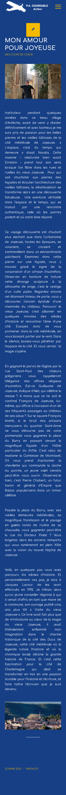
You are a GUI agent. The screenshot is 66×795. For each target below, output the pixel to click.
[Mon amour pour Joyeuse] (33, 30)
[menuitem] (56, 7)
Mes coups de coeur (19, 54)
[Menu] (56, 7)
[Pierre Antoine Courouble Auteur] (27, 7)
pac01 (34, 769)
